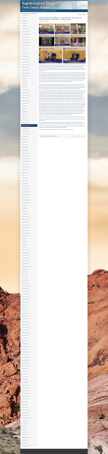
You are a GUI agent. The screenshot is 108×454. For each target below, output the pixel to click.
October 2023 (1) (25, 97)
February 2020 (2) (26, 219)
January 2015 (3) (25, 387)
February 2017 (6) (25, 318)
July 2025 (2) (24, 48)
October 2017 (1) (25, 296)
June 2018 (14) (25, 274)
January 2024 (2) (25, 92)
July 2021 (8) (24, 172)
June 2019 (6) (24, 241)
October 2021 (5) (25, 164)
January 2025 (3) (25, 62)
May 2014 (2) (24, 401)
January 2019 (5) (25, 255)
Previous (80, 14)
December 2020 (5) (26, 191)
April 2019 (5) (25, 247)
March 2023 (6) (25, 117)
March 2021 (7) (25, 183)
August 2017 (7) (25, 302)
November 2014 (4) (26, 393)
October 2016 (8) (25, 329)
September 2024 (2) (26, 73)
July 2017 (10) (25, 305)
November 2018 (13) (26, 260)
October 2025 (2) (25, 39)
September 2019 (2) (26, 233)
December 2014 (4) (26, 390)
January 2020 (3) (25, 222)
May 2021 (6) (24, 178)
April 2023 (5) (25, 114)
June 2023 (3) (24, 108)
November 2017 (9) (26, 293)
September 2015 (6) (26, 365)
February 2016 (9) (25, 351)
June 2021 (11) (25, 175)
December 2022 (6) (26, 125)
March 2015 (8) (25, 382)
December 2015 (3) (26, 357)
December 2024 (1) (26, 64)
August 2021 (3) (25, 169)
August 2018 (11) (25, 269)
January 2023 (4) (25, 122)
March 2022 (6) (25, 150)
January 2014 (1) (25, 412)
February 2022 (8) (26, 153)
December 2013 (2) (26, 415)
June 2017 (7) (24, 307)
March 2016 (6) (25, 349)
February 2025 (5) (25, 59)
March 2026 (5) (25, 28)
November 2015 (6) (26, 360)
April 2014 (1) (25, 404)
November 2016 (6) (26, 327)
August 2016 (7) (25, 335)
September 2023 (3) (26, 100)
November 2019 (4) (26, 227)
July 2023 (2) (24, 106)
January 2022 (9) (25, 155)
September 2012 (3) (26, 437)
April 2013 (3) (25, 432)
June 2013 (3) (24, 426)
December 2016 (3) (26, 324)
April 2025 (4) (25, 53)
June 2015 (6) (24, 374)
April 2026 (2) (25, 26)
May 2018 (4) (24, 277)
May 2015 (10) (25, 376)
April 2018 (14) (25, 280)
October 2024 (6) (25, 70)
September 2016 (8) (26, 332)
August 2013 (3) (25, 421)
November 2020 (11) (26, 194)
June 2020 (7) (25, 208)
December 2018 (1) (26, 258)
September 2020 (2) (26, 200)
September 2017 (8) (26, 299)
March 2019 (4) (25, 249)
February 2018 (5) (25, 285)
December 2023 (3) (26, 95)
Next (84, 14)
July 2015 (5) (24, 371)
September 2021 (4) (26, 166)
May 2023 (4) (24, 111)
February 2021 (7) (25, 186)
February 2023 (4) (25, 120)
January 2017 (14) (25, 321)
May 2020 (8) (25, 211)
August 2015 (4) (25, 368)
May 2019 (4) (24, 244)
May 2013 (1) (24, 429)
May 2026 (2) (24, 23)
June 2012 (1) (24, 443)
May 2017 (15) (25, 310)
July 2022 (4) (24, 139)
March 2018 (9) (25, 282)
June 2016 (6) (24, 340)
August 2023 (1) (25, 103)
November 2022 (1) (26, 128)
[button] (55, 10)
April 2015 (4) (25, 379)
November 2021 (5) (26, 161)
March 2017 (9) (25, 316)
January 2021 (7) (25, 189)
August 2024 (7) (25, 75)
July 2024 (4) (24, 78)
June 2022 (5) (24, 142)
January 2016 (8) (25, 354)
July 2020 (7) (24, 205)
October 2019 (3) (25, 230)
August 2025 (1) (25, 45)
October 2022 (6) (25, 131)
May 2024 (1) (24, 84)
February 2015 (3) (25, 385)
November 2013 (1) (26, 418)
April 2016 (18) (25, 346)
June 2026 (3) (24, 20)
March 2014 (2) (25, 407)
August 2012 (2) (25, 440)
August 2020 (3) (25, 202)
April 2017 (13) (25, 313)
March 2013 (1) (25, 434)
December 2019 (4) (26, 224)
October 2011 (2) (25, 445)
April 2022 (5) (25, 147)
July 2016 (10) (25, 338)
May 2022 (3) (24, 144)
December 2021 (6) (26, 158)
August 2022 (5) (25, 136)
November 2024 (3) (26, 67)
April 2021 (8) (25, 180)
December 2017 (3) (26, 291)
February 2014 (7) (25, 409)
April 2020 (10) (25, 213)
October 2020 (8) (25, 197)
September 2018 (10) (26, 266)
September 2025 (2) (26, 42)
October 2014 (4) (25, 396)
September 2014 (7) (26, 398)
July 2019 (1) (24, 238)
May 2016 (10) (25, 343)
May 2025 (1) (24, 50)
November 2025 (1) (26, 37)
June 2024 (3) (24, 81)
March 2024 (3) (25, 89)
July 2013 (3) (24, 423)
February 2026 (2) (25, 31)
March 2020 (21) (25, 216)
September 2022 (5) (26, 133)
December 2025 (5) (26, 34)
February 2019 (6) (25, 252)
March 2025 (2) (25, 56)
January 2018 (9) (25, 288)
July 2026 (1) (24, 17)
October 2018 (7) (25, 263)
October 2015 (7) (25, 363)
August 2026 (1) (25, 15)
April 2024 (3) (25, 86)
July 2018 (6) (24, 271)
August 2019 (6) (25, 236)
